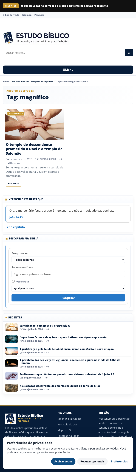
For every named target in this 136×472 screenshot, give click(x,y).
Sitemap (27, 14)
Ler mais (13, 183)
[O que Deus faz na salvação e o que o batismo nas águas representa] (11, 339)
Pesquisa (39, 14)
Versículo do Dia (67, 424)
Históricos (15, 162)
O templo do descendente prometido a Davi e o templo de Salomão (34, 149)
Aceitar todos (63, 461)
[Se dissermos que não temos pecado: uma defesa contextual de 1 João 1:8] (11, 376)
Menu (68, 70)
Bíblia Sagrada (11, 14)
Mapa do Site (65, 430)
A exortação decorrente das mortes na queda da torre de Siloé (60, 386)
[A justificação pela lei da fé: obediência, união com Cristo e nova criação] (11, 351)
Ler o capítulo (15, 227)
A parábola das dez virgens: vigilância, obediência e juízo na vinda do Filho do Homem (70, 361)
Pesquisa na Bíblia (68, 435)
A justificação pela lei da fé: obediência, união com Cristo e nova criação (67, 349)
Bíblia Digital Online (69, 418)
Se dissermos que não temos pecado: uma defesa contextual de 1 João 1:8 (67, 374)
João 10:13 (16, 217)
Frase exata (22, 281)
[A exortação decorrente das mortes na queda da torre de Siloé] (11, 388)
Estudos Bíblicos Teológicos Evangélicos (32, 81)
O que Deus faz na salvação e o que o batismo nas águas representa (64, 5)
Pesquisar (68, 297)
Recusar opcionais (92, 461)
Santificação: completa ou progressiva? (45, 325)
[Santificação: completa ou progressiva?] (11, 327)
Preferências (119, 461)
